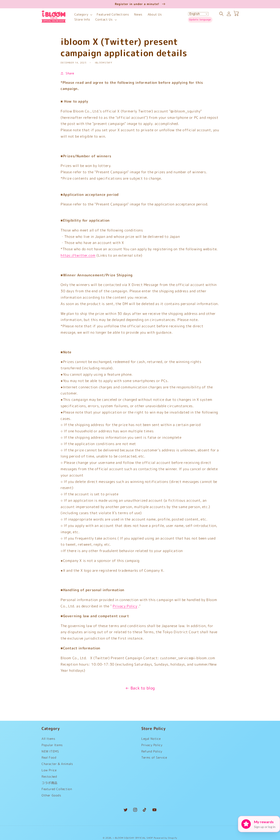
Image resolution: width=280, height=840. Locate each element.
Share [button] (70, 73)
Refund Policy (151, 751)
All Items (48, 740)
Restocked (49, 776)
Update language (200, 19)
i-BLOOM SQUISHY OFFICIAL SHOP (133, 837)
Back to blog (143, 688)
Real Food (49, 757)
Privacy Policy (125, 606)
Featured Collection (57, 789)
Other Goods (51, 795)
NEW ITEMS (50, 751)
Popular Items (52, 745)
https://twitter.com (78, 255)
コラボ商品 (50, 783)
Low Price (49, 770)
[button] (83, 14)
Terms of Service (154, 757)
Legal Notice (151, 740)
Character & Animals (57, 764)
